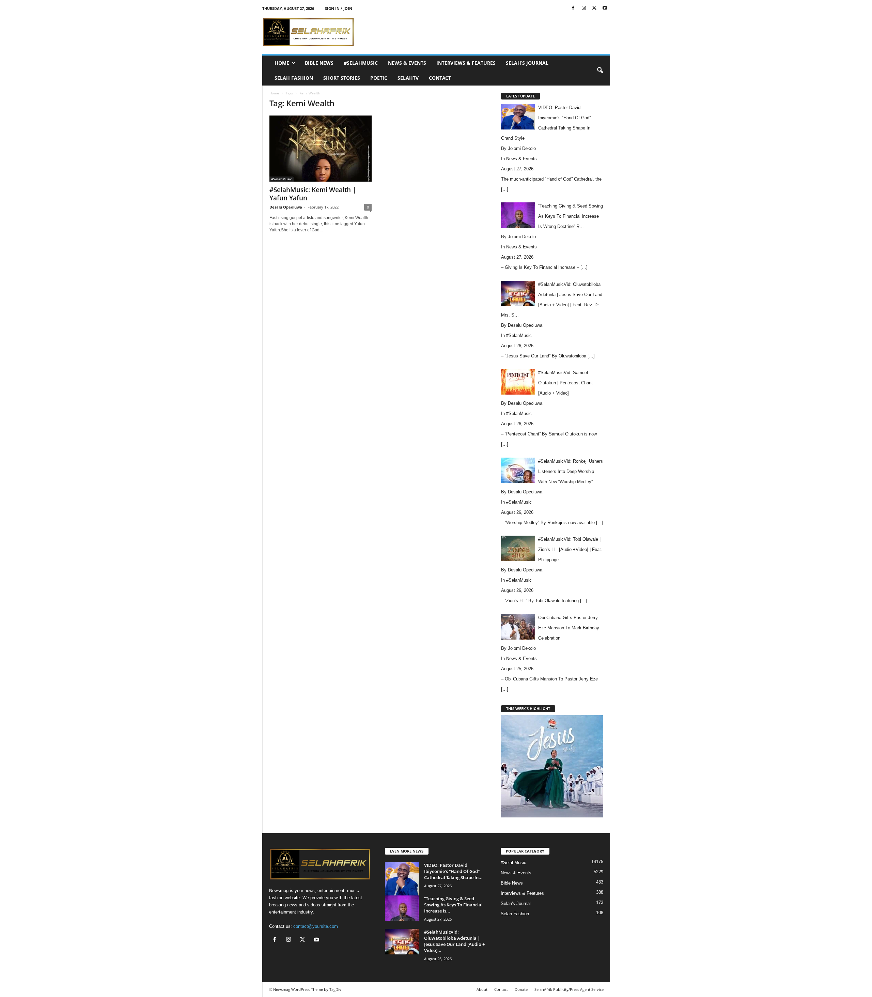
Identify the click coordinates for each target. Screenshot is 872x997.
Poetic (378, 78)
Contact (440, 78)
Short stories (341, 78)
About (482, 989)
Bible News (319, 63)
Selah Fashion (294, 78)
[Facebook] (573, 8)
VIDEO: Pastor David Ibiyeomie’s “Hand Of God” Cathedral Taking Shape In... (453, 871)
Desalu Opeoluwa (285, 207)
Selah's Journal (516, 903)
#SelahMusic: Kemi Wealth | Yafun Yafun (312, 193)
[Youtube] (605, 8)
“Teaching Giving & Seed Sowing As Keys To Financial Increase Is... (453, 904)
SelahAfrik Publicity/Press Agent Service (569, 989)
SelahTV (408, 78)
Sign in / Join (338, 8)
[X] (594, 8)
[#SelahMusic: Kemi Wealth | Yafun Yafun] (320, 149)
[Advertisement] (486, 32)
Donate (521, 989)
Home (282, 63)
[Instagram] (584, 8)
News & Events (407, 63)
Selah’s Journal (527, 63)
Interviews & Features (466, 63)
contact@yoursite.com (315, 926)
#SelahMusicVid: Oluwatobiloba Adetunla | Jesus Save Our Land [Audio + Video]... (454, 941)
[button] (599, 70)
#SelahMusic (361, 63)
